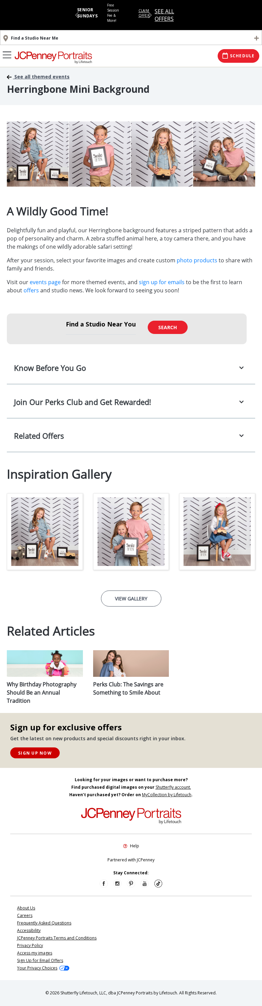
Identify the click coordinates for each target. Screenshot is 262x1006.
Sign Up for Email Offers (40, 960)
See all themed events (41, 77)
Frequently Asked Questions (44, 923)
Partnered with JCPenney (131, 860)
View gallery (131, 598)
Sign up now (35, 753)
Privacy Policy (30, 945)
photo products (197, 260)
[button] (77, 15)
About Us (26, 908)
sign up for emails (162, 282)
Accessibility (29, 930)
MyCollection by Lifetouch (166, 795)
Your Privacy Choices (37, 968)
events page (45, 282)
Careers (24, 915)
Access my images (34, 953)
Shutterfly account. (173, 787)
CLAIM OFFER (144, 13)
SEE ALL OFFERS (164, 15)
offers (31, 290)
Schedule (242, 56)
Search (167, 327)
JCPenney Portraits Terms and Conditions (57, 938)
